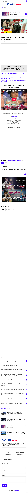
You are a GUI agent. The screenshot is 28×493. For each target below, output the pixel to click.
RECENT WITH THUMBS (5, 408)
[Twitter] (3, 1)
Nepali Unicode (20, 454)
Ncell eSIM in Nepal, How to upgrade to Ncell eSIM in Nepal (17, 13)
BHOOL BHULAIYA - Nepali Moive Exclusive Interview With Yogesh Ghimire (13, 198)
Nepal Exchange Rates (20, 452)
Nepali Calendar (8, 456)
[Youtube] (6, 1)
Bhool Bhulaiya (15, 116)
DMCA (8, 452)
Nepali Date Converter (8, 459)
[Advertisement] (12, 54)
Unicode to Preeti (7, 454)
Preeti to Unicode (20, 456)
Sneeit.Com (16, 490)
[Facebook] (1, 1)
